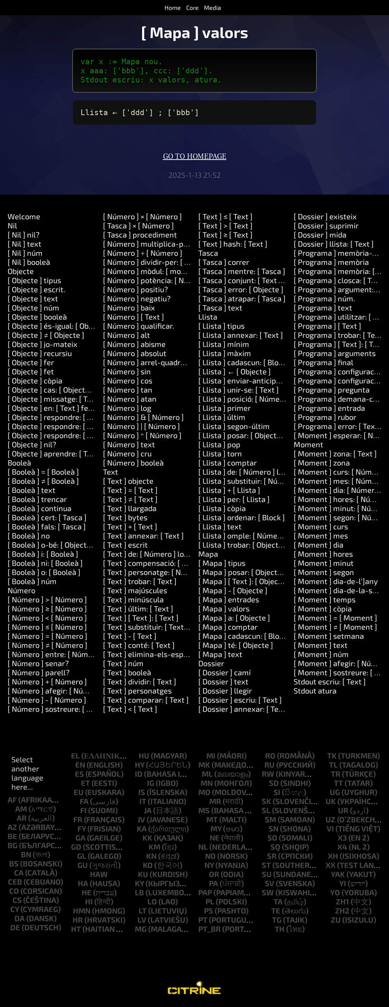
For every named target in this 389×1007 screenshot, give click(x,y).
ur (343, 810)
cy (14, 909)
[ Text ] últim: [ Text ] (138, 608)
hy (139, 764)
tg (276, 919)
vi (330, 828)
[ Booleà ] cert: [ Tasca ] (47, 517)
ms (204, 810)
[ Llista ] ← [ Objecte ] (234, 371)
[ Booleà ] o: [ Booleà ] (44, 571)
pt (202, 919)
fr (77, 819)
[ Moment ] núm (321, 654)
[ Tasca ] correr (223, 261)
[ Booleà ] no (29, 535)
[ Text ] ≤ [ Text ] (225, 216)
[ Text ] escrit (125, 544)
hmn (81, 910)
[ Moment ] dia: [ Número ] (338, 489)
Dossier (211, 663)
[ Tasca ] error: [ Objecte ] (240, 289)
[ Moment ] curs (321, 526)
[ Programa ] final (323, 362)
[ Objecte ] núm (33, 307)
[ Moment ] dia (318, 544)
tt (338, 782)
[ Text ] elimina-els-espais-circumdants (171, 654)
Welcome (24, 216)
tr (335, 773)
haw (99, 874)
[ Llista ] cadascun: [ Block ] (244, 362)
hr (78, 919)
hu (144, 755)
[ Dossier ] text (223, 681)
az (12, 826)
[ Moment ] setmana (329, 635)
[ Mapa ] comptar (228, 626)
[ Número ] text (129, 444)
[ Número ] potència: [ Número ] (156, 280)
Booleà (19, 462)
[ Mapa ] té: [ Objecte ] (235, 644)
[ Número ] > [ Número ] (47, 599)
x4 (342, 846)
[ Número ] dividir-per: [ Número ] (159, 261)
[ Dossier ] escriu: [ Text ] (240, 699)
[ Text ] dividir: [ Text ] (139, 681)
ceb (15, 881)
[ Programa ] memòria (331, 261)
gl (81, 855)
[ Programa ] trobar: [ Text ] (340, 334)
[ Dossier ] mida (320, 234)
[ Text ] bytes (125, 517)
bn (26, 854)
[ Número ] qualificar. (138, 325)
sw (268, 892)
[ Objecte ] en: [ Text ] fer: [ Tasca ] (65, 407)
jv (141, 819)
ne (215, 837)
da (19, 918)
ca (19, 872)
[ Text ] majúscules (135, 590)
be (12, 836)
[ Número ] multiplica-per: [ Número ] (166, 243)
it (142, 801)
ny (209, 864)
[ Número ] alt (126, 334)
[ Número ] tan (127, 389)
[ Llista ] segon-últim (234, 426)
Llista (207, 316)
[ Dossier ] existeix (325, 216)
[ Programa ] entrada (329, 407)
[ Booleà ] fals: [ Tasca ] (47, 526)
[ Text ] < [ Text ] (130, 708)
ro (270, 755)
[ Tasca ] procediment (140, 234)
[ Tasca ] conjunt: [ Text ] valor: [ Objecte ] (268, 280)
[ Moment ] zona (322, 462)
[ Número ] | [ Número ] (141, 426)
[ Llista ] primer (224, 407)
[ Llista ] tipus (221, 325)
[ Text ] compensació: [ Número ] (158, 562)
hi (89, 901)
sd (274, 782)
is (141, 791)
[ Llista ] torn (220, 453)
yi (342, 883)
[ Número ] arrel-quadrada (148, 362)
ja (148, 810)
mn (207, 782)
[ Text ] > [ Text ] (225, 225)
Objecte (21, 271)
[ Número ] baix (129, 307)
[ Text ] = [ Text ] (130, 489)
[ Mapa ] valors (224, 608)
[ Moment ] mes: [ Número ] (340, 480)
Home (172, 7)
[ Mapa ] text (220, 654)
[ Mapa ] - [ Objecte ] (232, 590)
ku (143, 874)
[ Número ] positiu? (135, 289)
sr (272, 855)
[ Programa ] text (323, 307)
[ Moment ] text (321, 644)
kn (151, 855)
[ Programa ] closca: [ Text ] (340, 280)
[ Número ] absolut (134, 353)
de (15, 927)
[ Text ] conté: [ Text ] (139, 644)
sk (266, 801)
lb (139, 892)
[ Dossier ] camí (224, 672)
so (272, 837)
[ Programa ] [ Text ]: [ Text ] (341, 343)
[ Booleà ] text (31, 489)
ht (76, 928)
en (80, 764)
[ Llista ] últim (221, 416)
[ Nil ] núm (25, 252)
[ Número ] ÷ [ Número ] (142, 252)
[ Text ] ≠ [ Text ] (130, 499)
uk (331, 801)
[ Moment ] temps (325, 599)
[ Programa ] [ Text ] (327, 325)
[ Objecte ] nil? (32, 444)
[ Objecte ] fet (31, 371)
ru (269, 764)
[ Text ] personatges (137, 690)
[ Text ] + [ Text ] (130, 526)
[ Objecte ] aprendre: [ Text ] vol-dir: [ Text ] (81, 453)
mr (215, 801)
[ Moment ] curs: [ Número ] (340, 471)
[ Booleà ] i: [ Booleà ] (43, 553)
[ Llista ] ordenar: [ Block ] (241, 517)
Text (110, 471)
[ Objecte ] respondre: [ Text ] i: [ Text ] (72, 426)
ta (278, 901)
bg (12, 845)
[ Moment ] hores (323, 553)
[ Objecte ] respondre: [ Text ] (57, 416)
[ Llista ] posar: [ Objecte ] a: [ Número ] (264, 435)
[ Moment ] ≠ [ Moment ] (335, 626)
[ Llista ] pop (219, 444)
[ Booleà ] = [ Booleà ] (43, 471)
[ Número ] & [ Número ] (143, 416)
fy (81, 828)
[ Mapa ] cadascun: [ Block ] (244, 635)
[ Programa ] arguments (335, 353)
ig (150, 782)
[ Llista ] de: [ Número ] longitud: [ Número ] (271, 471)
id (138, 773)
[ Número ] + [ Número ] (47, 681)
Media (212, 7)
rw (268, 773)
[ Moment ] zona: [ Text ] (335, 453)
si (277, 791)
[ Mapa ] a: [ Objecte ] (234, 617)
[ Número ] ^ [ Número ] (142, 435)
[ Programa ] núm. (324, 298)
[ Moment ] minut (324, 562)
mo (204, 791)
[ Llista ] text (220, 526)
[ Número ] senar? (38, 663)
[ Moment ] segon (324, 571)
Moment (308, 444)
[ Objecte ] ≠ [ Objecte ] (46, 334)
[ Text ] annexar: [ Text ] (143, 535)
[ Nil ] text (24, 243)
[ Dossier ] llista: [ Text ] (334, 243)
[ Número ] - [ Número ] (47, 699)
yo (335, 892)
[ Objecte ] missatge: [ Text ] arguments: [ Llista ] (90, 398)
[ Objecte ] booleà (37, 316)
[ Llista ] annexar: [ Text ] (240, 334)
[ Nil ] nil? (24, 234)
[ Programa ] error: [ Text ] (338, 426)
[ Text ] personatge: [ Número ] (155, 571)
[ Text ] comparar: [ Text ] (146, 699)
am (21, 808)
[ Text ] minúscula (133, 599)
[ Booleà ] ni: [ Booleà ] (45, 562)
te (275, 910)
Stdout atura (315, 690)
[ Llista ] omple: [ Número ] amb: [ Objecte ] (270, 535)
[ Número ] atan (130, 398)
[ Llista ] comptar (227, 462)
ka (142, 828)
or (214, 874)
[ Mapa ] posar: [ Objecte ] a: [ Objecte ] (263, 571)
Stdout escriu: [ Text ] (330, 681)
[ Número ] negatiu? (137, 298)
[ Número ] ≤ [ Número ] (47, 626)
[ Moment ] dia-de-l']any (336, 581)
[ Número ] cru (127, 453)
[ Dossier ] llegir (225, 690)
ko (148, 864)
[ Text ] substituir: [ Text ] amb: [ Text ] (167, 626)
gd (76, 846)
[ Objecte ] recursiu (40, 353)
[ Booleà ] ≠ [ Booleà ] (43, 480)
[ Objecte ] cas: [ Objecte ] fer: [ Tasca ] (72, 389)
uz (330, 819)
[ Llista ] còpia (222, 508)
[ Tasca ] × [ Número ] (138, 225)
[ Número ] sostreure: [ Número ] (63, 708)
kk (147, 837)
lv (142, 919)
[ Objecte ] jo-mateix (42, 343)
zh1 (342, 901)
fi (83, 810)
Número (21, 590)
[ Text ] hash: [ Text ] (232, 243)
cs (17, 899)
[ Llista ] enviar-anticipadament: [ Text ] (266, 380)
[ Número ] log (127, 407)
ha (83, 883)
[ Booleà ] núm (32, 581)
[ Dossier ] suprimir (326, 225)
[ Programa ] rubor (325, 416)
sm (270, 819)
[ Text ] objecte (128, 480)
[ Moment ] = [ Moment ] (335, 617)
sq (275, 846)
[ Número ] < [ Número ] (47, 617)
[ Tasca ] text (220, 307)
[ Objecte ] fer (31, 362)
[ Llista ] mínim (223, 343)
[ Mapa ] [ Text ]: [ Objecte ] (243, 581)
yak (338, 874)
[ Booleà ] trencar (37, 499)
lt (143, 910)
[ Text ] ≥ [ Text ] (225, 234)
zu (336, 919)
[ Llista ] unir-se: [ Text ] (238, 389)
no (210, 855)
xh (333, 855)
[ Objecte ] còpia (35, 380)
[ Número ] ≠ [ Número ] (47, 644)
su (267, 874)
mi (210, 755)
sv (269, 883)
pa (213, 883)
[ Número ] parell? (39, 672)
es (79, 773)
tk (332, 755)
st (266, 864)
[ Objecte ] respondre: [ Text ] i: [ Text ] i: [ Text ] (87, 435)
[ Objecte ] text (33, 298)
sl (266, 810)
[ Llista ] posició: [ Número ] (244, 398)
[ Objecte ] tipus (34, 280)
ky (139, 883)
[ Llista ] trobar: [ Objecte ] (242, 544)
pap (205, 892)
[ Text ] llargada (130, 508)
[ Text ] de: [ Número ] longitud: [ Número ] (174, 553)
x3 (342, 837)
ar (22, 817)
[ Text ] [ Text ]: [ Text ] (141, 617)
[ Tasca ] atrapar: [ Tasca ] (242, 298)
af (12, 799)
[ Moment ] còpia (323, 608)
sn (273, 828)
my (215, 828)
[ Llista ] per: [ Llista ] (234, 499)
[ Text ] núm (123, 663)
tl (333, 764)
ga (80, 837)
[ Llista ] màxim (224, 353)
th (280, 928)
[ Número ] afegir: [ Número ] (56, 690)
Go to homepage (194, 157)
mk (204, 764)
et (85, 782)
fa (84, 801)
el (75, 755)
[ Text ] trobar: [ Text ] (140, 581)
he (87, 892)
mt (212, 819)
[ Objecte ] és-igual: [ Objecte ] (59, 325)
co (14, 890)
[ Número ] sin (127, 371)
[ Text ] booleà (127, 672)
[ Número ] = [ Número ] (47, 635)
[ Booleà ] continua (39, 508)
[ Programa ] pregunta (332, 389)
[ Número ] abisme (134, 343)
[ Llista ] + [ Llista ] (229, 489)
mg (141, 928)
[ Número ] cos (127, 380)
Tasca (208, 252)
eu (79, 791)
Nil (12, 225)
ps (208, 910)
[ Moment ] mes (321, 535)
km (154, 846)
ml (207, 773)
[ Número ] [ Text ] (133, 316)
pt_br (209, 928)
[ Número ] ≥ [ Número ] (47, 608)
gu (82, 864)
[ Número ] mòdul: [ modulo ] (151, 271)
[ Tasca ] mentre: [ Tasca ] (241, 271)
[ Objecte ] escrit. (36, 289)
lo (152, 901)
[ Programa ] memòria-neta (341, 252)
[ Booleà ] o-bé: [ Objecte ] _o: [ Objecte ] (75, 544)
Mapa (208, 553)
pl (210, 901)
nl (203, 846)
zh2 (342, 910)
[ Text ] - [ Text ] (130, 635)
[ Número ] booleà (133, 462)
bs (14, 863)
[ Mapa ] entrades (228, 599)
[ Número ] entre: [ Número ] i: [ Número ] (77, 654)
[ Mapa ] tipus (221, 562)
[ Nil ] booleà (29, 261)
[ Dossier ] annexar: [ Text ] (244, 708)
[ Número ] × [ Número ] (142, 216)
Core (192, 7)
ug (335, 791)
